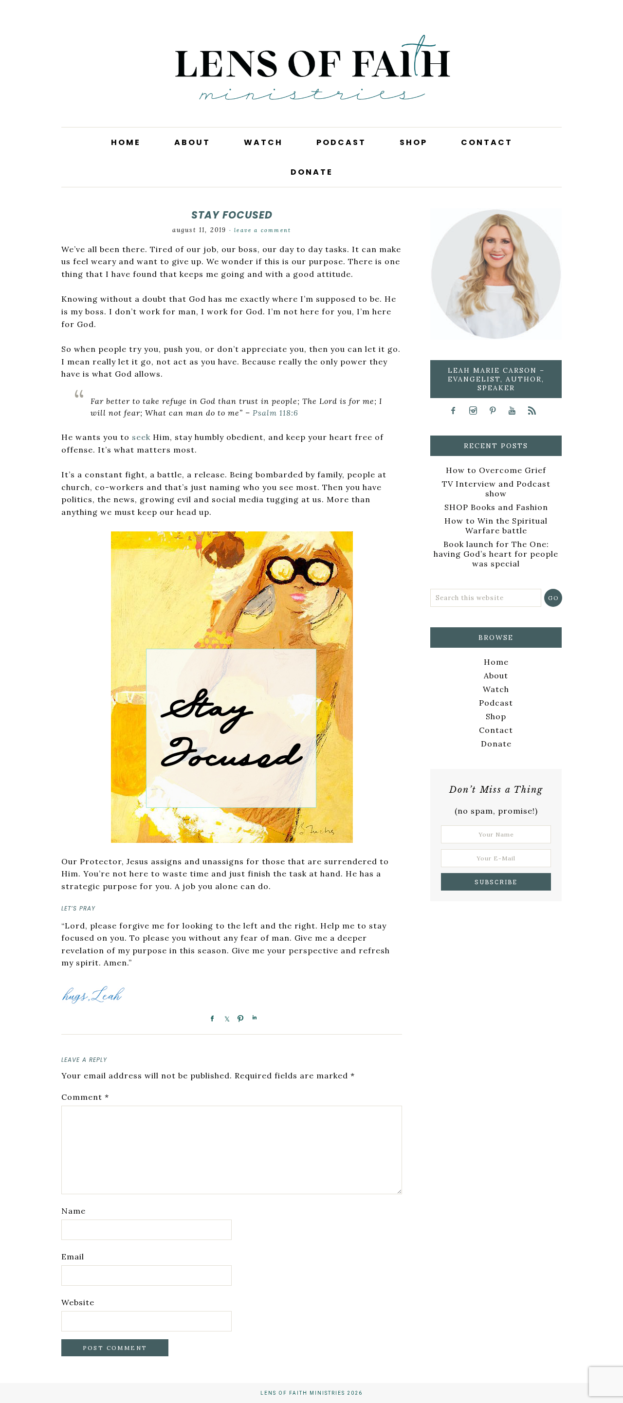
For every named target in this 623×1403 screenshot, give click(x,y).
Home (496, 662)
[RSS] (535, 410)
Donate (496, 743)
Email (72, 1256)
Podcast (496, 703)
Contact (496, 730)
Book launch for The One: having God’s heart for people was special (496, 553)
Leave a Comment (262, 230)
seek (141, 437)
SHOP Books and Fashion (496, 507)
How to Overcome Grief (496, 470)
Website (77, 1302)
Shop (496, 716)
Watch (496, 689)
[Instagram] (476, 410)
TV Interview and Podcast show (496, 488)
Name (73, 1211)
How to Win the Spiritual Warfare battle (496, 525)
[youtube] (515, 410)
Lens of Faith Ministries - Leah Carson (311, 83)
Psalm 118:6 (275, 413)
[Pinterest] (495, 410)
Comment (85, 1097)
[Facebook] (456, 410)
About (496, 675)
